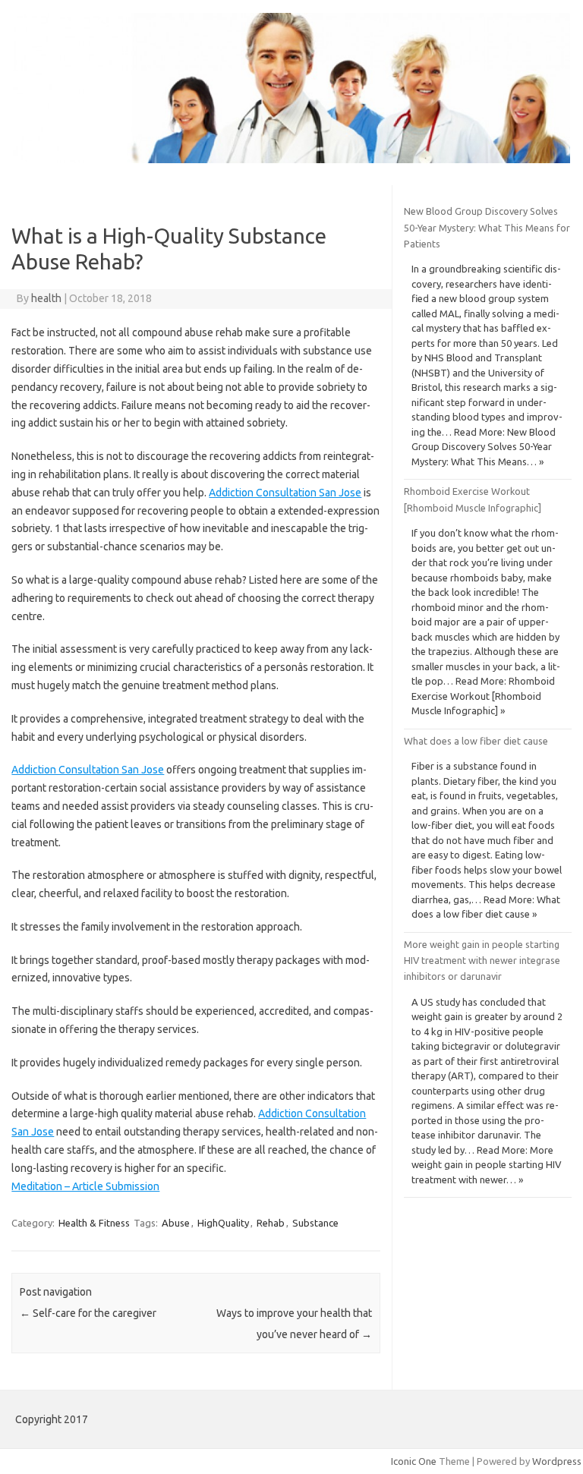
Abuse (176, 1222)
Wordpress (556, 1461)
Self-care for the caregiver (88, 1313)
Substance (315, 1222)
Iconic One (413, 1461)
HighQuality (223, 1222)
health (46, 298)
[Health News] (291, 159)
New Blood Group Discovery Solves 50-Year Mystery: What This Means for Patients (487, 227)
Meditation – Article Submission (85, 1186)
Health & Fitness (94, 1222)
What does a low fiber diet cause (476, 740)
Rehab (271, 1222)
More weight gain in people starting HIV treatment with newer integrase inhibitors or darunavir (482, 960)
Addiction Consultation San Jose (285, 493)
